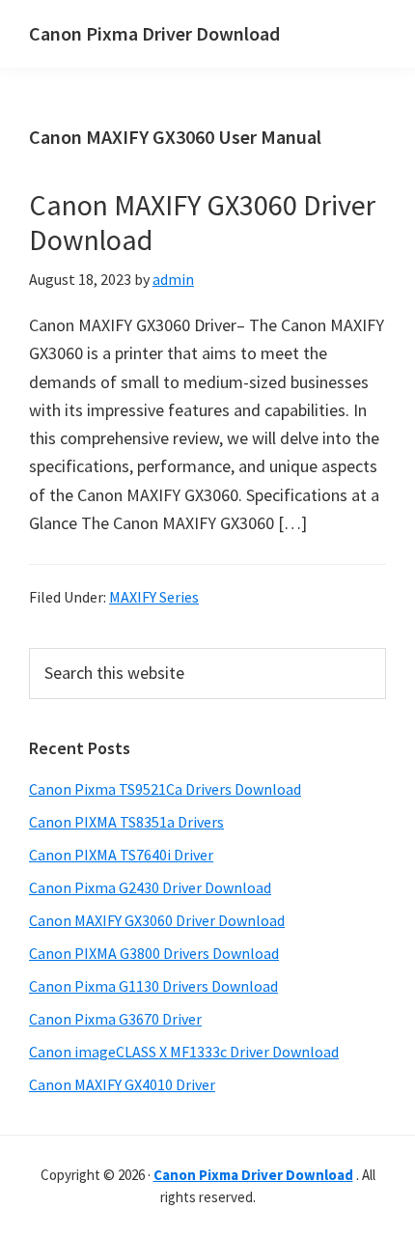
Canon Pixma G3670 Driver (115, 1018)
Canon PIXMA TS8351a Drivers (126, 821)
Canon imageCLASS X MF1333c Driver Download (184, 1051)
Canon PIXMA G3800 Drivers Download (154, 953)
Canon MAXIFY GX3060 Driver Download (202, 222)
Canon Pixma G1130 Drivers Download (153, 986)
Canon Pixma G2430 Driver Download (150, 887)
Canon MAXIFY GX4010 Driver (122, 1084)
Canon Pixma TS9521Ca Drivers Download (165, 789)
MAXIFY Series (154, 596)
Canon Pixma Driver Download (154, 33)
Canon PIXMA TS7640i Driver (121, 854)
